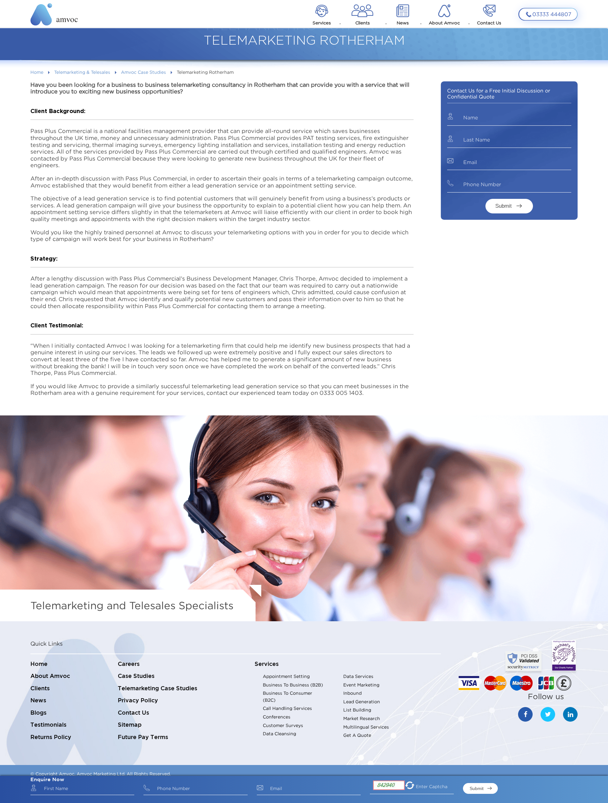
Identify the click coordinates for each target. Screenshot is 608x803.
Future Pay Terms (143, 737)
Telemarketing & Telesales (82, 72)
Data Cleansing (279, 733)
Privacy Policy (138, 700)
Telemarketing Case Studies (157, 688)
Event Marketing (361, 684)
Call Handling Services (287, 708)
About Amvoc (50, 676)
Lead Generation (361, 701)
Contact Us (133, 713)
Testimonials (48, 725)
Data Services (358, 676)
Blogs (38, 713)
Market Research (361, 718)
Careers (129, 664)
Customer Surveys (283, 725)
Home (36, 72)
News (38, 700)
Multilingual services (366, 726)
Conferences (276, 716)
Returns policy (50, 737)
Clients (40, 688)
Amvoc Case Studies (143, 72)
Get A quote (357, 735)
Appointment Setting (286, 676)
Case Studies (136, 676)
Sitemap (130, 725)
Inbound (352, 693)
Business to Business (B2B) (293, 684)
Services (267, 664)
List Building (357, 709)
